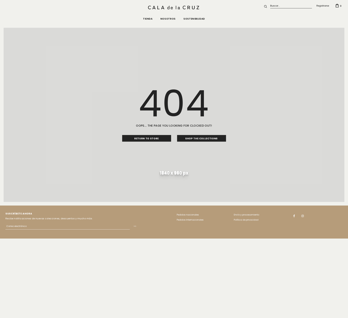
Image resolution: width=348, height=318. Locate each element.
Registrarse (322, 5)
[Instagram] (302, 215)
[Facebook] (294, 215)
